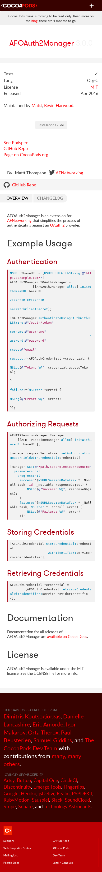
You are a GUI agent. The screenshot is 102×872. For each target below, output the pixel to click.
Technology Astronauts (67, 806)
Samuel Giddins (52, 740)
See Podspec (16, 142)
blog (34, 20)
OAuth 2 (57, 225)
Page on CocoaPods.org (26, 154)
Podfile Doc (11, 862)
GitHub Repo (16, 148)
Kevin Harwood (58, 105)
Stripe (10, 806)
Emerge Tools (47, 787)
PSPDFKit (82, 793)
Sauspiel (40, 800)
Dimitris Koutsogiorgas (32, 716)
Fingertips (74, 787)
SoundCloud (77, 800)
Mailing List (10, 855)
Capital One (45, 780)
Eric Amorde (47, 724)
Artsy (9, 780)
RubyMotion (16, 800)
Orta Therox (43, 732)
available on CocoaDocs (67, 636)
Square (25, 806)
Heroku (28, 793)
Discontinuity (17, 787)
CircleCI (68, 780)
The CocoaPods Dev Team (49, 744)
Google (11, 793)
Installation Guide (51, 125)
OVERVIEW (17, 198)
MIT (94, 87)
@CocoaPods (61, 848)
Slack (56, 800)
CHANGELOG (50, 198)
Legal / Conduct (63, 862)
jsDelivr (46, 793)
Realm (63, 793)
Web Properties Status (17, 848)
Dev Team (59, 855)
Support (8, 840)
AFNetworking (69, 173)
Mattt (37, 105)
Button (24, 780)
